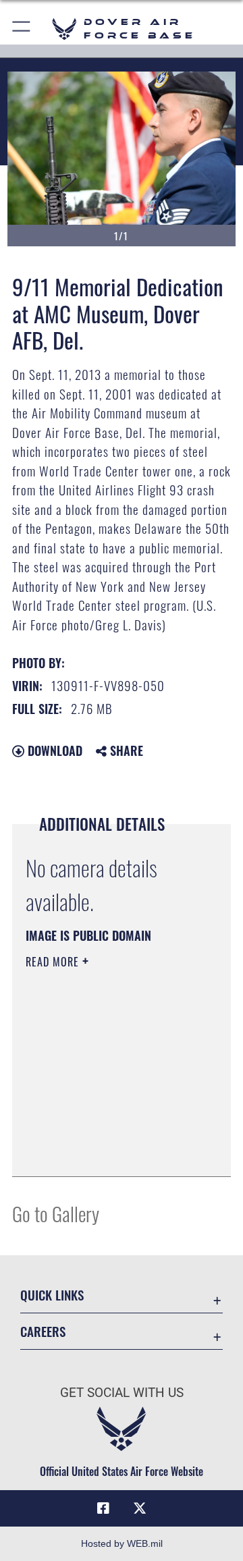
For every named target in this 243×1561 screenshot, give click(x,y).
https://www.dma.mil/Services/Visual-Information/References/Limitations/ (108, 1151)
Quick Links (52, 1295)
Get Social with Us (122, 1392)
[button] (22, 28)
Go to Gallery (55, 1213)
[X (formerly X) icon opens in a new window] (140, 1508)
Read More (54, 962)
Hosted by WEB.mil (122, 1543)
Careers (42, 1331)
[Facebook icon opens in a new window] (103, 1508)
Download (53, 750)
